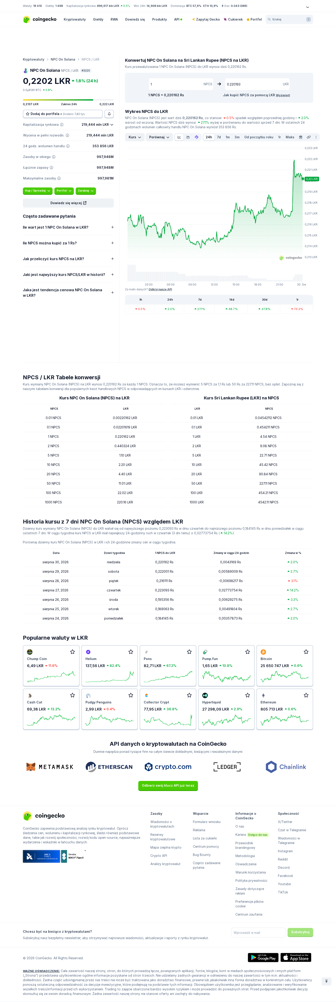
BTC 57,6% (193, 6)
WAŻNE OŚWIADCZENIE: (41, 971)
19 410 (37, 6)
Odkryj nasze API (160, 289)
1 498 (59, 6)
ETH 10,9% (210, 6)
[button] (68, 203)
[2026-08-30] (300, 137)
